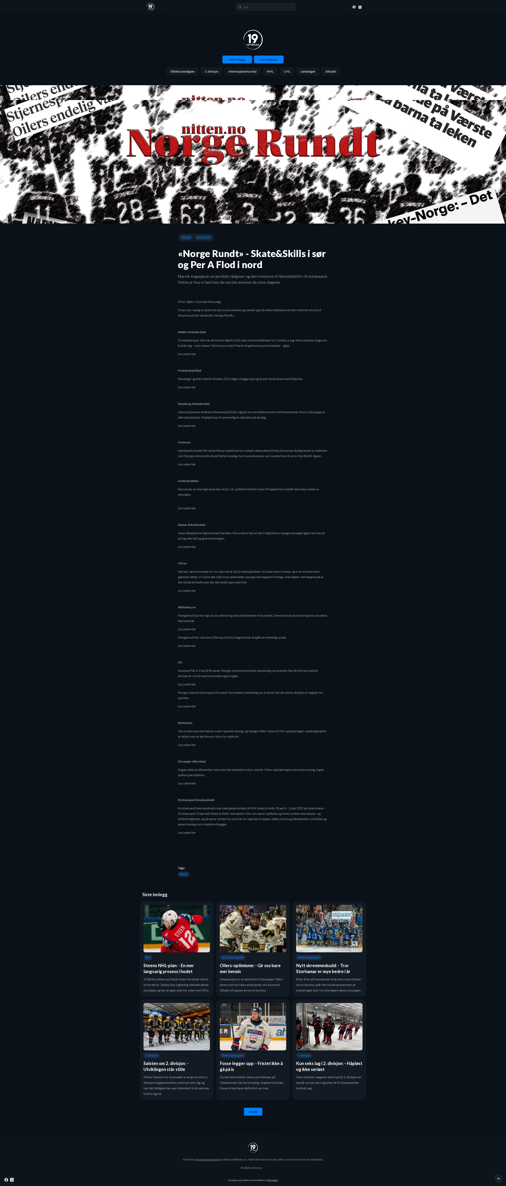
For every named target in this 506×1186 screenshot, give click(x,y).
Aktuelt (331, 71)
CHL (287, 71)
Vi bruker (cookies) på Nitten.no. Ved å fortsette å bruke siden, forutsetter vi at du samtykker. (253, 1159)
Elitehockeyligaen (182, 71)
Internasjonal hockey (242, 71)
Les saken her (187, 354)
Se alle (253, 1111)
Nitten (183, 874)
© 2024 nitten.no (251, 1167)
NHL (270, 71)
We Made (272, 1180)
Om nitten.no (269, 59)
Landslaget (307, 71)
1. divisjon (211, 71)
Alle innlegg (237, 59)
